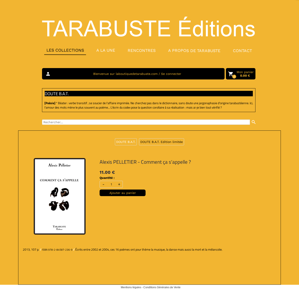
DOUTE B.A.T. (125, 142)
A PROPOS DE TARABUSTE (194, 50)
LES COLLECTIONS (65, 50)
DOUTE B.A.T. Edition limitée (161, 142)
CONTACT (242, 50)
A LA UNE (105, 50)
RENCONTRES (142, 50)
